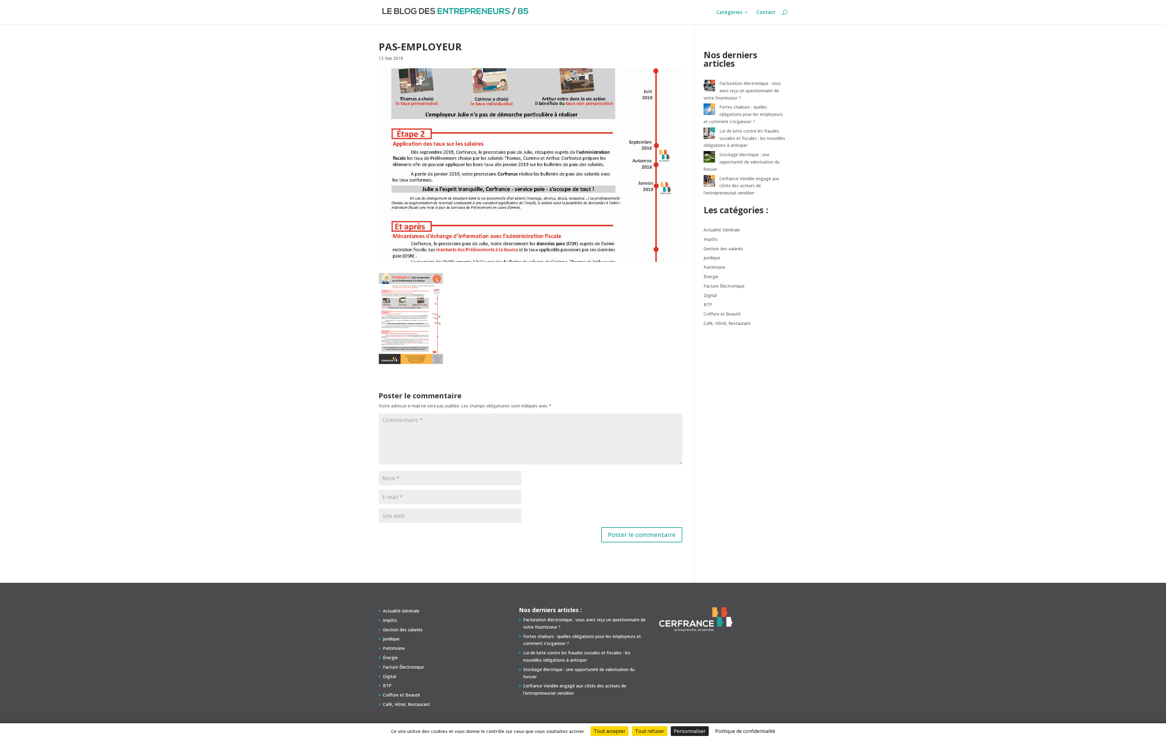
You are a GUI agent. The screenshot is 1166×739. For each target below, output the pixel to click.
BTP (708, 304)
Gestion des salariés (723, 248)
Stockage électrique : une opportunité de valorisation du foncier (741, 162)
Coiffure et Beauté (722, 314)
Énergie (711, 276)
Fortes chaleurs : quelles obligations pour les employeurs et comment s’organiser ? (743, 114)
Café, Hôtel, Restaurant (727, 323)
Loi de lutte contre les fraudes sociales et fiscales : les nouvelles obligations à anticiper (744, 138)
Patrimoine (714, 267)
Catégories (729, 12)
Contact (766, 12)
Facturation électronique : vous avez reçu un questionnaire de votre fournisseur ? (742, 90)
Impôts (711, 239)
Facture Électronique (724, 286)
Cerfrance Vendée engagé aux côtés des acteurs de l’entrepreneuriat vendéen (741, 186)
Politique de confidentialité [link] (745, 731)
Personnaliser (690, 731)
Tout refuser (649, 731)
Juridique (712, 258)
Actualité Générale (722, 230)
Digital (710, 295)
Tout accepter (610, 731)
